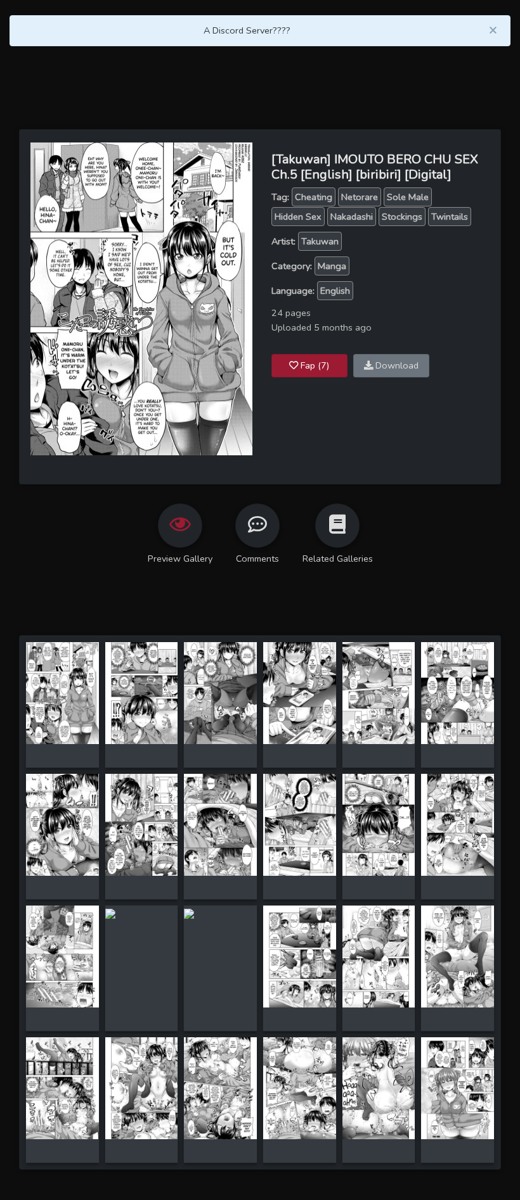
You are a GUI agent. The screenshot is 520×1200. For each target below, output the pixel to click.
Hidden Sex (298, 216)
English (335, 290)
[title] (62, 692)
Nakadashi (351, 216)
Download (396, 365)
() (315, 365)
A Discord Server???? (247, 30)
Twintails (449, 216)
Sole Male (408, 197)
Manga (332, 266)
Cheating (313, 197)
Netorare (359, 197)
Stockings (402, 216)
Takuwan (320, 241)
